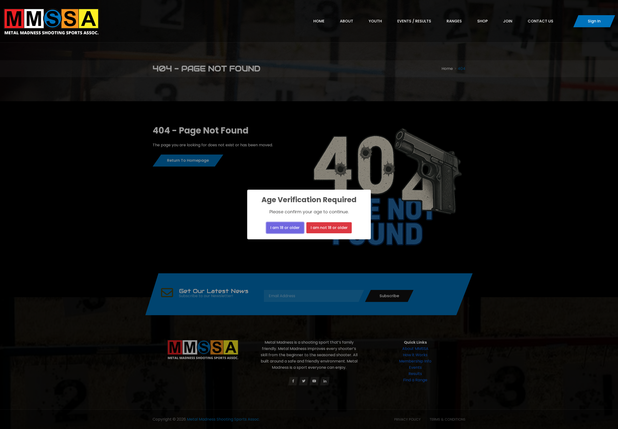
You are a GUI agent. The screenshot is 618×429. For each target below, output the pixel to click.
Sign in (594, 21)
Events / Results (414, 21)
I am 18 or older (285, 227)
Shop (482, 21)
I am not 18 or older (329, 227)
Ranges (454, 21)
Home (318, 21)
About (346, 21)
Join (507, 21)
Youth (375, 21)
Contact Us (540, 21)
